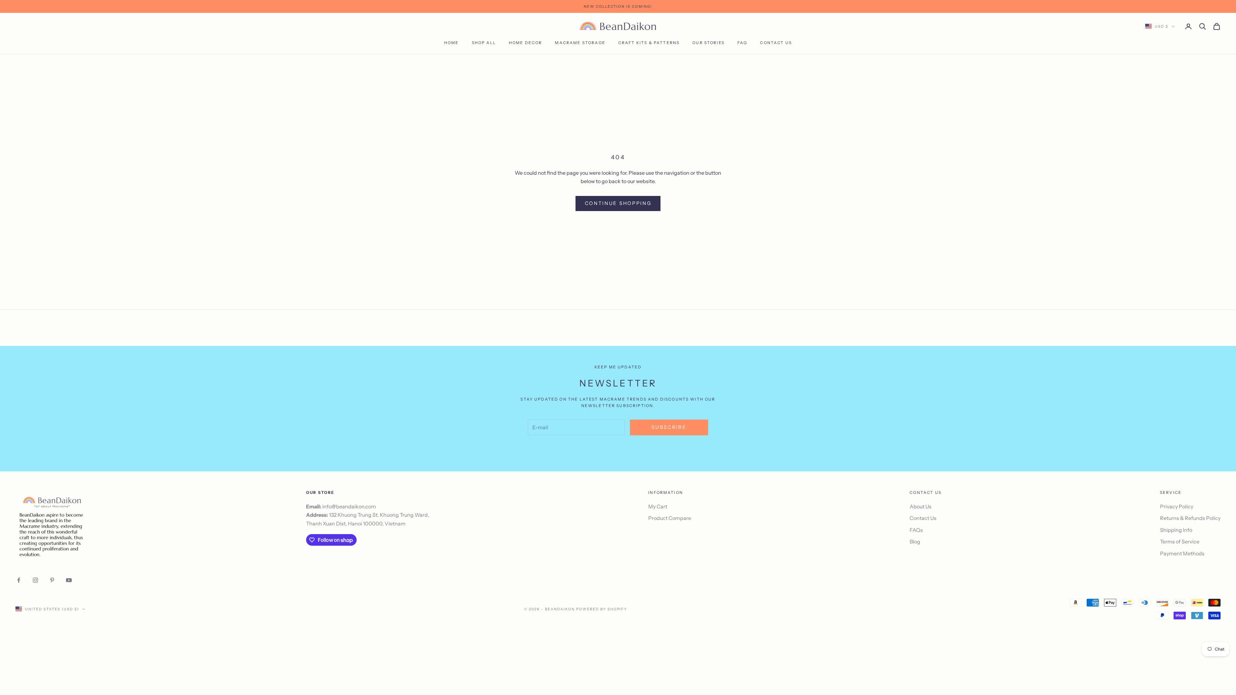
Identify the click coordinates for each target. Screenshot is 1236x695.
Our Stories (708, 42)
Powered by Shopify (601, 609)
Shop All (484, 42)
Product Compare (669, 518)
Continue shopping (618, 203)
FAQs (916, 530)
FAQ (742, 42)
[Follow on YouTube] (69, 580)
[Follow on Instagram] (35, 580)
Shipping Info (1176, 530)
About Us (921, 506)
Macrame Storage (580, 42)
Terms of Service (1179, 541)
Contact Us (776, 42)
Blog (915, 541)
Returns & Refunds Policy (1190, 518)
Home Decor (525, 42)
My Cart (657, 506)
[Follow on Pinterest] (52, 580)
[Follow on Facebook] (18, 580)
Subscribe (668, 427)
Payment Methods (1182, 553)
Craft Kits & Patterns (648, 42)
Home (451, 42)
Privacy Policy (1176, 506)
